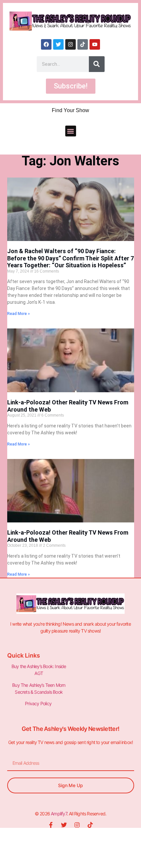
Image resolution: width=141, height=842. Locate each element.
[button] (70, 131)
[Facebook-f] (51, 825)
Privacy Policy (38, 703)
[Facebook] (46, 44)
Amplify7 (59, 813)
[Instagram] (70, 44)
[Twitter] (58, 44)
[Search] (97, 64)
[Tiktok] (82, 44)
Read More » (18, 313)
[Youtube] (95, 44)
